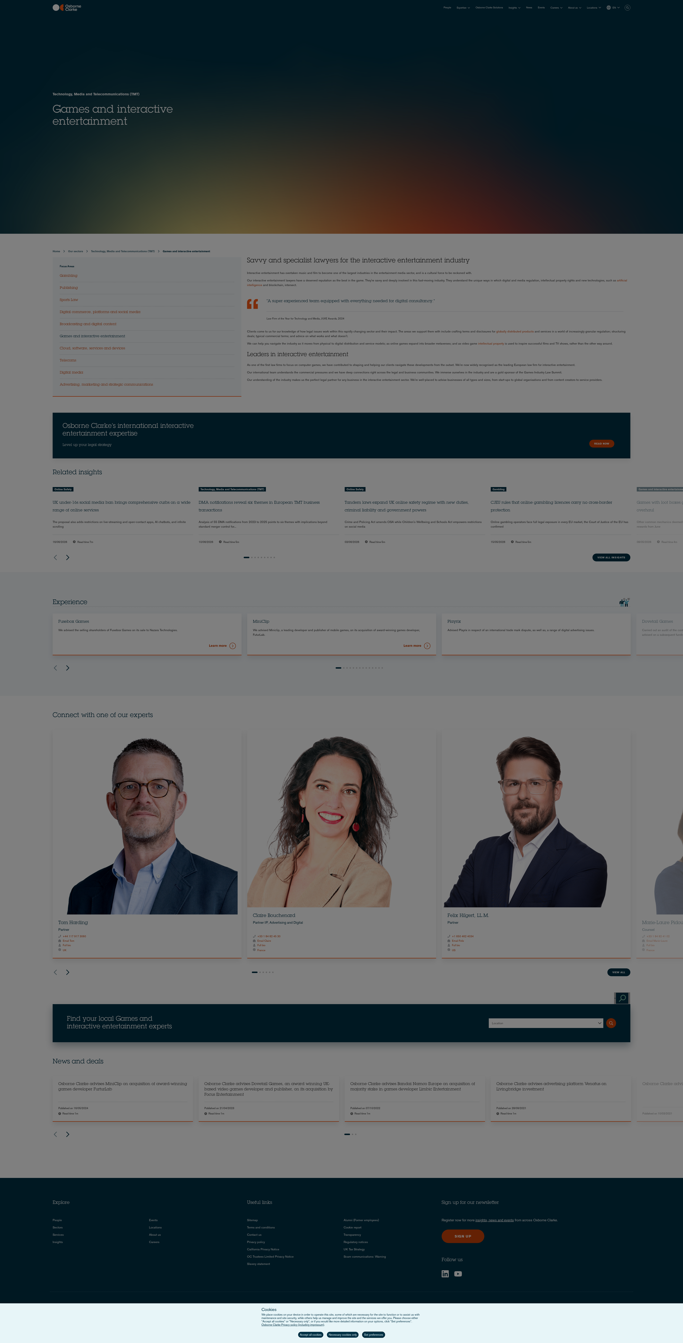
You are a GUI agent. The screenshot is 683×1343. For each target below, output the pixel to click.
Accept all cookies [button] (311, 1334)
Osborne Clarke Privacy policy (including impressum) (292, 1324)
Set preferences (373, 1334)
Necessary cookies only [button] (343, 1334)
